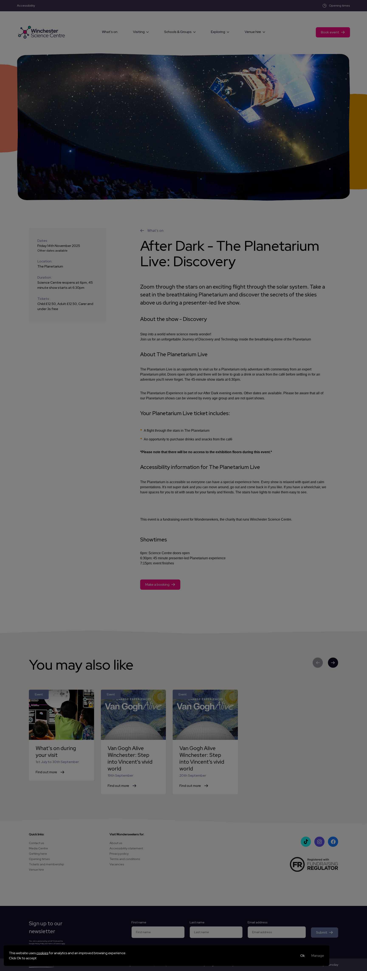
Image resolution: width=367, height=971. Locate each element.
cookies (42, 953)
